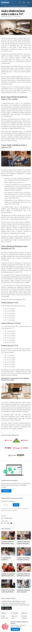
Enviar (16, 505)
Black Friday (4, 618)
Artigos (5, 6)
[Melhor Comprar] (9, 2)
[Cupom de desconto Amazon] (20, 458)
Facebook (24, 616)
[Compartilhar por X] (5, 523)
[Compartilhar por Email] (11, 523)
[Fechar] (29, 625)
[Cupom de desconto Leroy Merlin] (16, 443)
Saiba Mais (6, 490)
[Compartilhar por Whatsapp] (8, 523)
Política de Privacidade (12, 510)
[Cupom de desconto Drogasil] (24, 443)
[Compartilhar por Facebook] (2, 523)
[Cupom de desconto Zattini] (12, 458)
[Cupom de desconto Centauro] (24, 450)
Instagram (24, 618)
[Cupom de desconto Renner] (8, 443)
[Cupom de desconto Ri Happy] (8, 450)
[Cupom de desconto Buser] (16, 450)
